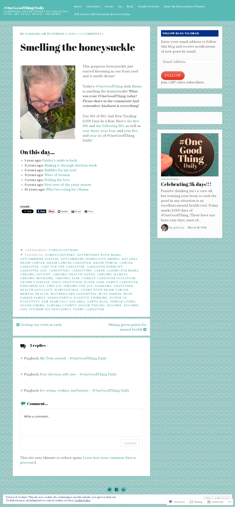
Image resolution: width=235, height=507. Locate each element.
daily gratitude (67, 282)
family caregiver (122, 282)
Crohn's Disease (35, 282)
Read (130, 6)
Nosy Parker (110, 294)
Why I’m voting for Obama (67, 189)
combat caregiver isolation (108, 278)
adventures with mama (99, 255)
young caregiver (88, 309)
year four (108, 131)
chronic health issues (74, 274)
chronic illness (112, 274)
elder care (94, 282)
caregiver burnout (105, 266)
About (78, 6)
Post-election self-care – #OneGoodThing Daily (78, 374)
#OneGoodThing (109, 86)
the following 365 (110, 126)
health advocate (36, 290)
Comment (130, 443)
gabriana (33, 34)
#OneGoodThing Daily (24, 7)
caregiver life (33, 270)
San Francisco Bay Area (63, 301)
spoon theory (92, 305)
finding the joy (78, 286)
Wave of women (57, 175)
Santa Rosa (97, 301)
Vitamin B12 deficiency (50, 309)
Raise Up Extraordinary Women (184, 6)
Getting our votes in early (41, 325)
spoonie (114, 305)
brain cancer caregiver (69, 262)
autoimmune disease (39, 259)
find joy (54, 286)
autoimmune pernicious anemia (90, 259)
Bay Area (130, 259)
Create (109, 6)
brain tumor (105, 262)
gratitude (123, 286)
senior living (123, 301)
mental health (34, 294)
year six (96, 135)
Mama (137, 86)
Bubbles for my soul (60, 170)
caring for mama (123, 270)
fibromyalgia (32, 286)
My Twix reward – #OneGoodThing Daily (73, 358)
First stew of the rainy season (67, 185)
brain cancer (32, 262)
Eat (120, 6)
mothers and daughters (74, 294)
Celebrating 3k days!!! (186, 184)
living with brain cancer (105, 290)
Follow (173, 75)
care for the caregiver (63, 266)
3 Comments (91, 34)
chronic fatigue (35, 274)
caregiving (82, 270)
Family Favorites (148, 6)
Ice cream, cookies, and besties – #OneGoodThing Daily (84, 390)
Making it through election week (70, 165)
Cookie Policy (83, 500)
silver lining (32, 305)
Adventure (93, 6)
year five (131, 131)
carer (99, 270)
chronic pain (67, 278)
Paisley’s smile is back (59, 160)
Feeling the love (57, 180)
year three (91, 131)
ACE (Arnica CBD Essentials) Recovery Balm (102, 14)
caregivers (59, 270)
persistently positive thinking (78, 297)
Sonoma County (62, 305)
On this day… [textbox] (37, 151)
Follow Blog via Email (181, 33)
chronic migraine (36, 278)
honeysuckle (67, 290)
